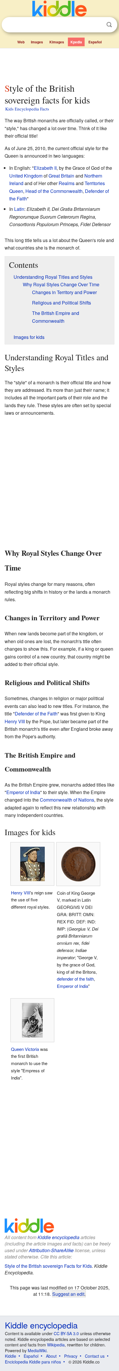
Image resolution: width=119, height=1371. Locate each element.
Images (37, 42)
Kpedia (76, 42)
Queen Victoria (25, 1049)
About (51, 1356)
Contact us (95, 1356)
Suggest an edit (68, 1294)
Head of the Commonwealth (54, 191)
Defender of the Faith (36, 713)
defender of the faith (75, 979)
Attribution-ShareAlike (51, 1250)
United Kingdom (25, 175)
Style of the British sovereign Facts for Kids (48, 1266)
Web (21, 42)
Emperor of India (23, 792)
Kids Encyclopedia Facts (27, 109)
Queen (16, 191)
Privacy (70, 1356)
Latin (19, 209)
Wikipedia (56, 1345)
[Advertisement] (59, 64)
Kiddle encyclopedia (58, 1237)
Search (109, 24)
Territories (95, 183)
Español (95, 42)
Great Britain (61, 175)
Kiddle (10, 1356)
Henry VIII (15, 721)
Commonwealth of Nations (67, 799)
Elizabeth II (45, 168)
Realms (67, 183)
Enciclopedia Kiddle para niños (33, 1362)
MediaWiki (37, 1350)
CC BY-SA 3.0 (66, 1333)
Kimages (56, 42)
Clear (97, 25)
